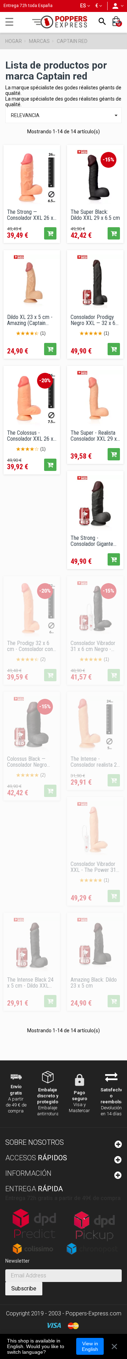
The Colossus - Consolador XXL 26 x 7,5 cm (30, 436)
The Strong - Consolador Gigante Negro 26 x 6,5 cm (92, 541)
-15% (108, 159)
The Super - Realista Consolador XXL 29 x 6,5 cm (94, 436)
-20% (45, 380)
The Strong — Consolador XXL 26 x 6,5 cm (30, 215)
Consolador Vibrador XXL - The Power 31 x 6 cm (95, 867)
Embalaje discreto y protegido (47, 1095)
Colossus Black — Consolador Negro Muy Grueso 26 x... (27, 762)
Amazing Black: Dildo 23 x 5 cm (94, 983)
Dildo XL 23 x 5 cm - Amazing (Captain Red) (30, 320)
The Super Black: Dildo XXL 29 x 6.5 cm (95, 215)
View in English (90, 1346)
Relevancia (65, 115)
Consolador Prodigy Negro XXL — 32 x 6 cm (93, 320)
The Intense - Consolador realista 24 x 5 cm (95, 762)
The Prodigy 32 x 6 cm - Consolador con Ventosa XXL (30, 646)
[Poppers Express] (62, 22)
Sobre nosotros (34, 1142)
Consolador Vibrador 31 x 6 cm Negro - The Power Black (93, 646)
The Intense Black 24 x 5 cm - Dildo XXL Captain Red (30, 983)
